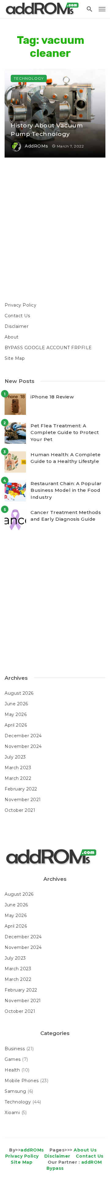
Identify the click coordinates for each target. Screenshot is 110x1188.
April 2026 (16, 725)
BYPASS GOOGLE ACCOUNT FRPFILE (48, 347)
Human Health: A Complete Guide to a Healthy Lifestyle (66, 458)
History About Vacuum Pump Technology (47, 130)
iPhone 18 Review (52, 397)
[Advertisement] (55, 230)
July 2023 (15, 757)
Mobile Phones (22, 1080)
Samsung (15, 1091)
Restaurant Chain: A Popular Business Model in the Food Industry (66, 490)
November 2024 (23, 746)
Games (13, 1059)
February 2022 (21, 789)
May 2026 (16, 714)
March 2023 (18, 767)
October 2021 (20, 810)
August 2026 (19, 693)
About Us (85, 1150)
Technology (29, 78)
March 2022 (18, 778)
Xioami (12, 1112)
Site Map (15, 358)
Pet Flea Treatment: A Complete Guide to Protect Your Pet (65, 432)
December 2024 (23, 735)
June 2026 (16, 704)
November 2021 (23, 799)
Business (15, 1048)
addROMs (36, 146)
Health (12, 1070)
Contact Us (17, 315)
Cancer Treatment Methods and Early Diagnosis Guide (66, 515)
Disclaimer (16, 326)
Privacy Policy (20, 305)
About (12, 337)
